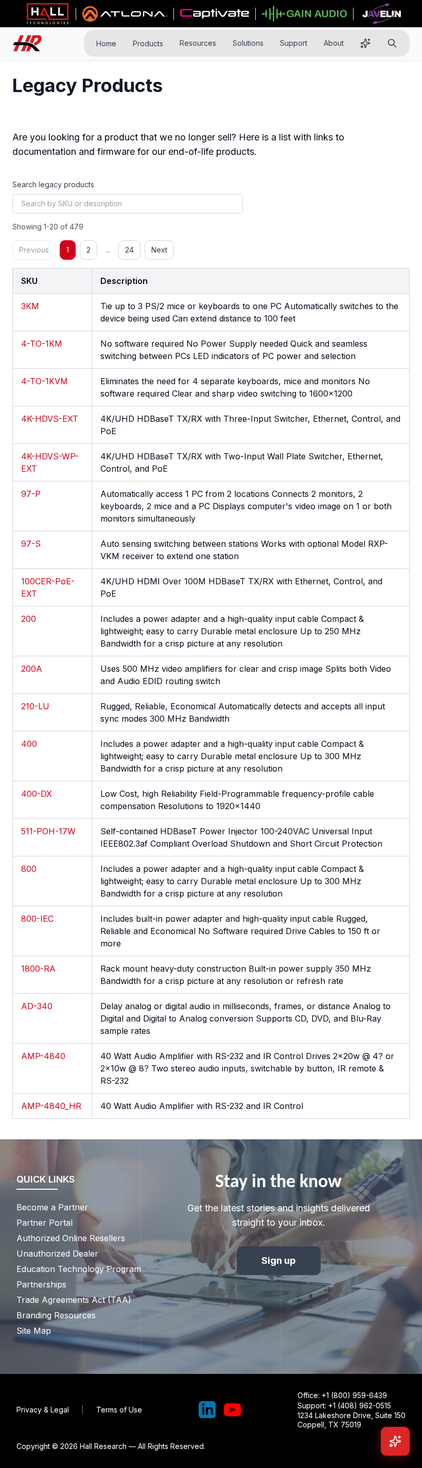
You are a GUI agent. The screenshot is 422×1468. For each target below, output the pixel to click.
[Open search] (392, 43)
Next (159, 249)
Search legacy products (53, 184)
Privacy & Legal (42, 1409)
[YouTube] (232, 1410)
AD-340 (36, 1006)
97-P (31, 494)
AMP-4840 (43, 1056)
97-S (31, 544)
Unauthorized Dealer (57, 1253)
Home (106, 43)
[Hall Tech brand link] (48, 14)
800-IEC (37, 919)
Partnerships (41, 1284)
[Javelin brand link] (382, 14)
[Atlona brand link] (124, 14)
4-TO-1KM (41, 343)
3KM (30, 306)
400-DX (36, 794)
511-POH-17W (48, 831)
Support (293, 43)
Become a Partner (52, 1207)
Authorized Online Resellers (70, 1238)
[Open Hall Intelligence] (365, 43)
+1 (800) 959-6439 (354, 1395)
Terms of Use (119, 1409)
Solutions (248, 43)
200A (31, 669)
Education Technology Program (75, 1269)
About (334, 43)
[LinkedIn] (207, 1410)
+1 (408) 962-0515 (359, 1405)
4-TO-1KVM (44, 381)
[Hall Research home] (31, 43)
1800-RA (38, 968)
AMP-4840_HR (51, 1106)
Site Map (33, 1331)
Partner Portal (44, 1223)
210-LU (35, 706)
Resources (198, 43)
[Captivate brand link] (215, 14)
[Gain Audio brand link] (304, 14)
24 (129, 249)
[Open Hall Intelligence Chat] (395, 1441)
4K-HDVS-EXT (49, 419)
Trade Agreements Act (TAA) (73, 1300)
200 (28, 619)
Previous (34, 249)
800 (29, 869)
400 (29, 744)
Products (148, 43)
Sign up (278, 1260)
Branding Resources (56, 1315)
